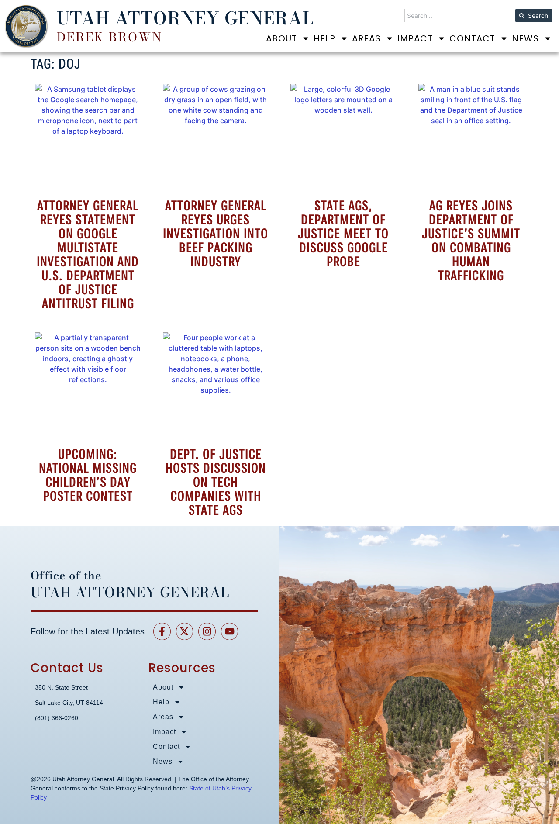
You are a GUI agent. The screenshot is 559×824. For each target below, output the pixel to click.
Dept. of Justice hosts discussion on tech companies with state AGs (216, 482)
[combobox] (457, 15)
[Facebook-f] (162, 631)
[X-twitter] (184, 631)
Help (324, 38)
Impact (415, 38)
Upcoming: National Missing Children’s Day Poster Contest (88, 475)
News (525, 38)
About (281, 38)
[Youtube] (229, 631)
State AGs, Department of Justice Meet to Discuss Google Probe (343, 233)
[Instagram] (207, 631)
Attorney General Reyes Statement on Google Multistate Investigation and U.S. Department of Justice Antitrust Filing (88, 254)
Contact (472, 38)
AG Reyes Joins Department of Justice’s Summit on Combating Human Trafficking (471, 240)
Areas (366, 38)
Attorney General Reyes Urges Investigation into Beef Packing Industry (215, 233)
